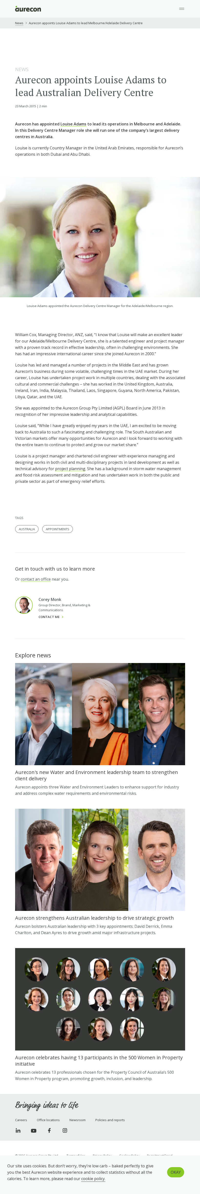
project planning (70, 468)
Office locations (48, 1120)
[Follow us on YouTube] (34, 1130)
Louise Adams (73, 124)
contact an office (36, 579)
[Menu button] (181, 8)
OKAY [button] (176, 1172)
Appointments (58, 529)
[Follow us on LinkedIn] (18, 1130)
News (19, 23)
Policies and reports (110, 1120)
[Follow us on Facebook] (49, 1130)
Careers (21, 1120)
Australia (27, 529)
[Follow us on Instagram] (65, 1130)
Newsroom (78, 1120)
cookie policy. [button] (93, 1178)
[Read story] (100, 729)
